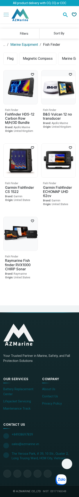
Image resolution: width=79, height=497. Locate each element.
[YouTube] (27, 474)
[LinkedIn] (17, 474)
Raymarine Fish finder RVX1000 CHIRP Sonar (18, 264)
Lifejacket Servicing (17, 401)
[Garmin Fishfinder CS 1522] (21, 160)
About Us (48, 389)
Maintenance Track (17, 408)
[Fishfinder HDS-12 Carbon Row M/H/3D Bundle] (21, 87)
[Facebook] (7, 474)
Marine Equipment (24, 45)
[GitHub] (48, 474)
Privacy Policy (52, 403)
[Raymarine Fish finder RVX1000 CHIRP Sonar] (21, 234)
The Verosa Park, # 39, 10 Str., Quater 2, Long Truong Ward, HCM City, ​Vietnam (40, 456)
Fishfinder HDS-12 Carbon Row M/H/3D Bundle (19, 118)
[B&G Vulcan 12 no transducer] (58, 87)
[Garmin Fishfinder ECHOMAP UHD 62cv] (58, 160)
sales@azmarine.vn (25, 444)
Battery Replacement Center (18, 391)
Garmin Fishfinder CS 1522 (19, 189)
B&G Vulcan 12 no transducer (57, 116)
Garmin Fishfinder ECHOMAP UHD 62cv (57, 191)
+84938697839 (22, 434)
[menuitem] (10, 59)
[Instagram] (37, 474)
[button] (58, 33)
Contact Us (50, 396)
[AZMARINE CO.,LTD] (23, 334)
